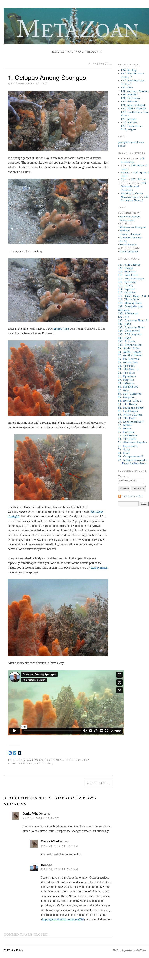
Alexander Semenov (131, 237)
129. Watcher (129, 94)
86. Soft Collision (130, 393)
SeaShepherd (127, 220)
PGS (14, 83)
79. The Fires (127, 418)
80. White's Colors (130, 414)
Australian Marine (130, 216)
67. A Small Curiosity (132, 460)
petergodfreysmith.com (131, 142)
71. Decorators (127, 446)
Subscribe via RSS (132, 496)
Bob (123, 179)
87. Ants (123, 390)
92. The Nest (126, 372)
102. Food (124, 337)
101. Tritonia (127, 341)
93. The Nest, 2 (128, 369)
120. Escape (126, 268)
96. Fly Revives (128, 358)
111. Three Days (128, 299)
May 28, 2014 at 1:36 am (59, 846)
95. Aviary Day (128, 362)
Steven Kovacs (128, 244)
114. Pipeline (126, 289)
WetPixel (125, 230)
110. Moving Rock (130, 303)
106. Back (124, 323)
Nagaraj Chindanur (130, 234)
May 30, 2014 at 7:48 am (59, 869)
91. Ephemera (127, 376)
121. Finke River (129, 264)
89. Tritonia (126, 383)
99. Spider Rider (129, 348)
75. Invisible (126, 432)
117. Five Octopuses (131, 278)
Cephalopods (63, 760)
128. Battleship (131, 98)
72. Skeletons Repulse (132, 442)
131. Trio (127, 87)
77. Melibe (125, 425)
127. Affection (130, 101)
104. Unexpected (129, 330)
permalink (42, 763)
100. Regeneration (130, 344)
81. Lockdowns (128, 411)
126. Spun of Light (133, 104)
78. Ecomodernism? (131, 421)
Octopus (83, 760)
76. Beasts (124, 428)
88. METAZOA (128, 386)
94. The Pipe (126, 365)
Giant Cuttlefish (129, 251)
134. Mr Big (128, 70)
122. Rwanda (129, 122)
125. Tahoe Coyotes (133, 108)
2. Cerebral (100, 64)
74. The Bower (128, 435)
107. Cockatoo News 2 (132, 320)
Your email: (124, 476)
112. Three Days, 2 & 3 (133, 296)
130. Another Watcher (135, 91)
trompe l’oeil (61, 328)
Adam (124, 172)
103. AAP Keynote (130, 334)
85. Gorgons (126, 397)
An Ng (123, 241)
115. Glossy (125, 285)
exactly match (99, 567)
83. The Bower (128, 404)
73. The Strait (127, 439)
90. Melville (126, 379)
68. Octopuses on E (131, 456)
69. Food (124, 453)
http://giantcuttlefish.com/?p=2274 (63, 919)
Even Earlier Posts (134, 463)
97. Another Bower (130, 355)
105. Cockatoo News (131, 327)
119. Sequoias (127, 271)
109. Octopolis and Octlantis (134, 186)
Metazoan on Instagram (133, 227)
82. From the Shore (131, 407)
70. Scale (124, 449)
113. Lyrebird (127, 292)
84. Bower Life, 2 (130, 400)
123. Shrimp (128, 118)
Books (121, 145)
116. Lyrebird (127, 282)
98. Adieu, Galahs (129, 351)
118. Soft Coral (128, 275)
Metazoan (14, 950)
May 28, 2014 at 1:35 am (41, 818)
